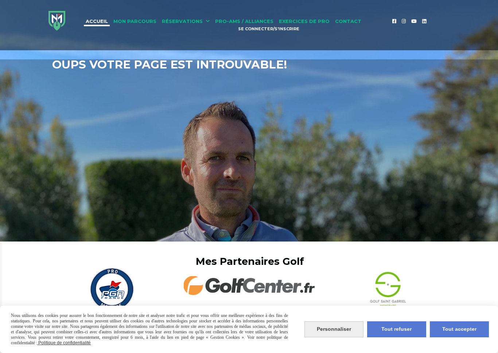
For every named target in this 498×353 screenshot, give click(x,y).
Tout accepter (459, 329)
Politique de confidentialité (64, 342)
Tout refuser (396, 329)
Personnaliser (334, 329)
